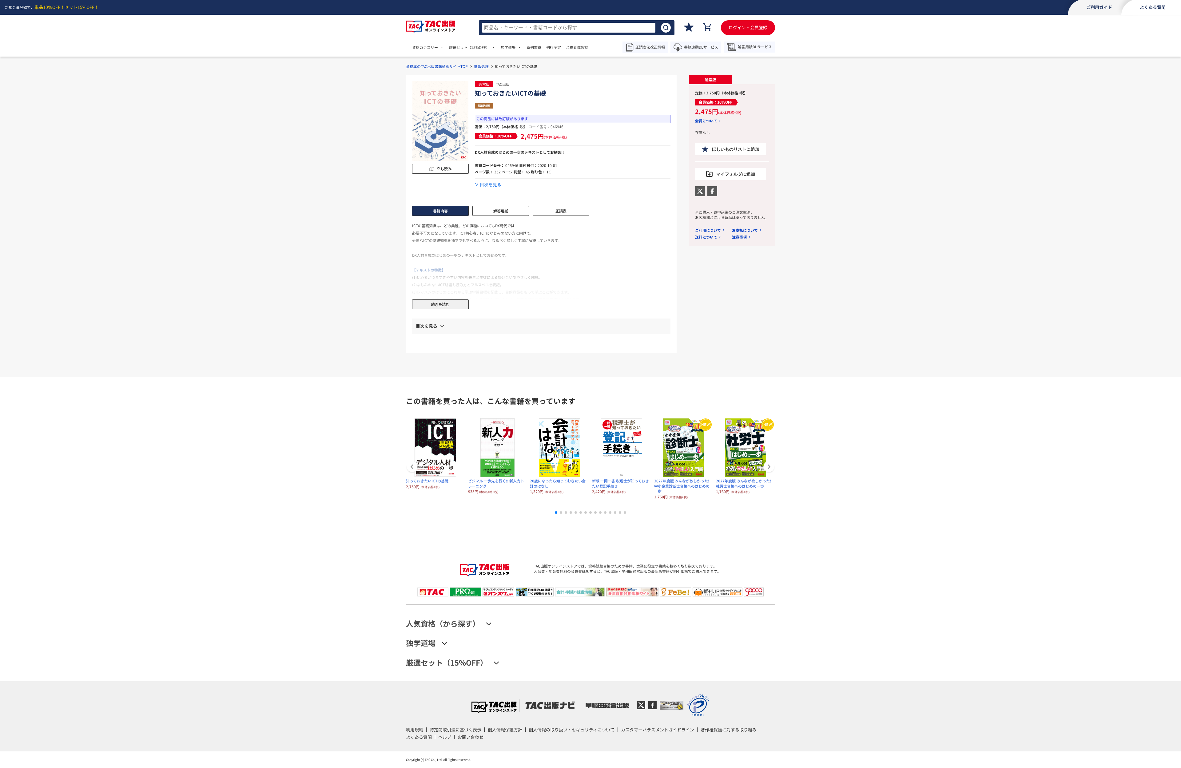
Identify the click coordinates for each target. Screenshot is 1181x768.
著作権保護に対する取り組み (729, 729)
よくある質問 (419, 737)
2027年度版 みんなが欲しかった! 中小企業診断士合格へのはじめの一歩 (682, 486)
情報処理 (481, 66)
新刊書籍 (534, 47)
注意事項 (739, 237)
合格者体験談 (577, 47)
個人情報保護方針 (505, 729)
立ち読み (444, 169)
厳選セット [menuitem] (469, 47)
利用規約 (414, 729)
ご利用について (708, 230)
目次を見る (490, 185)
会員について (706, 120)
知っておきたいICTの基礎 (427, 480)
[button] (769, 467)
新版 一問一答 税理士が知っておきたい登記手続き (620, 483)
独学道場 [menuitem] (508, 47)
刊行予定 (553, 47)
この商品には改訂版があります (502, 118)
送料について (706, 237)
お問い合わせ (470, 737)
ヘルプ (444, 737)
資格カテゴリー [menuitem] (425, 47)
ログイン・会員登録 (748, 27)
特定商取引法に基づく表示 (455, 729)
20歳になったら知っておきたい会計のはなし (558, 483)
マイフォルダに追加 (735, 174)
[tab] (710, 79)
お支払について (745, 230)
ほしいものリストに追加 (735, 149)
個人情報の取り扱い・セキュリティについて (571, 729)
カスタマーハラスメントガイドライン (657, 729)
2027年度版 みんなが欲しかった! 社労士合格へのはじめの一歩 (743, 483)
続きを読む (440, 304)
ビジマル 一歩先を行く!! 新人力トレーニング (496, 483)
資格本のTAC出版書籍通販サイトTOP (437, 66)
